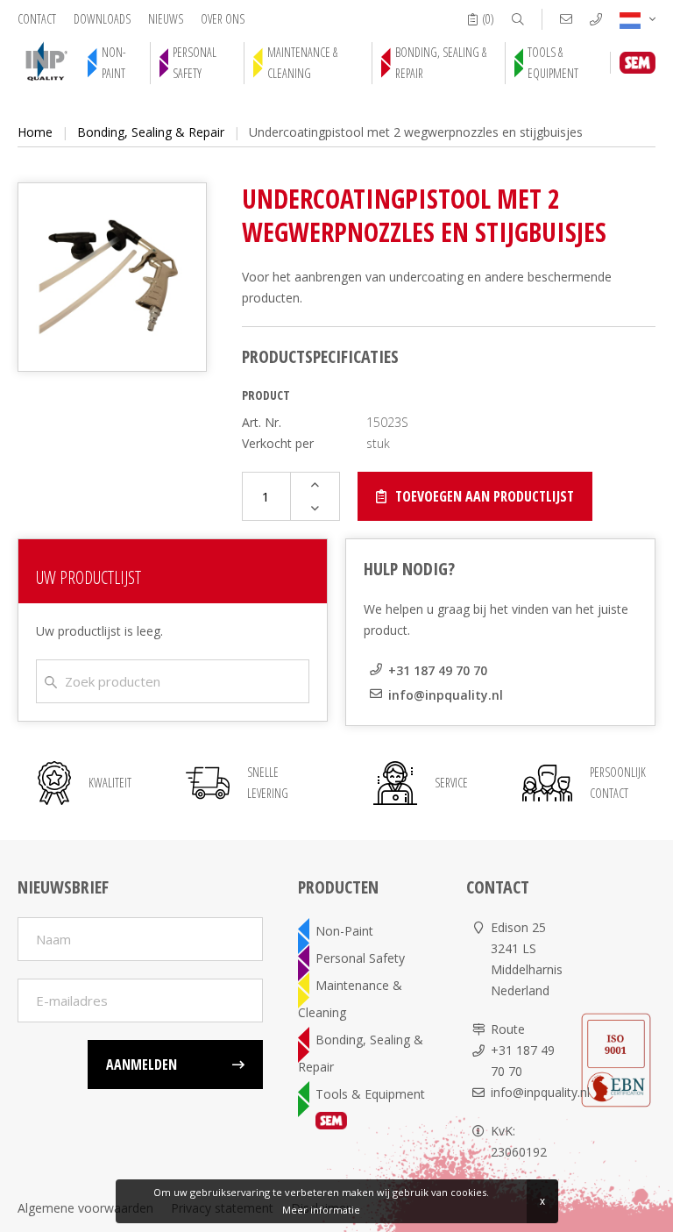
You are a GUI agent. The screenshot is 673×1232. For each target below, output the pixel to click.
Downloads (102, 19)
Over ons (222, 19)
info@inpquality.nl (445, 695)
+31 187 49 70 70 (437, 670)
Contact (37, 19)
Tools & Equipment (553, 63)
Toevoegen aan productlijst (484, 496)
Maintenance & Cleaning (302, 63)
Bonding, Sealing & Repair (440, 63)
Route (508, 1029)
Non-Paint (114, 63)
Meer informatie (321, 1209)
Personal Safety (194, 63)
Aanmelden (141, 1064)
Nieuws (165, 19)
